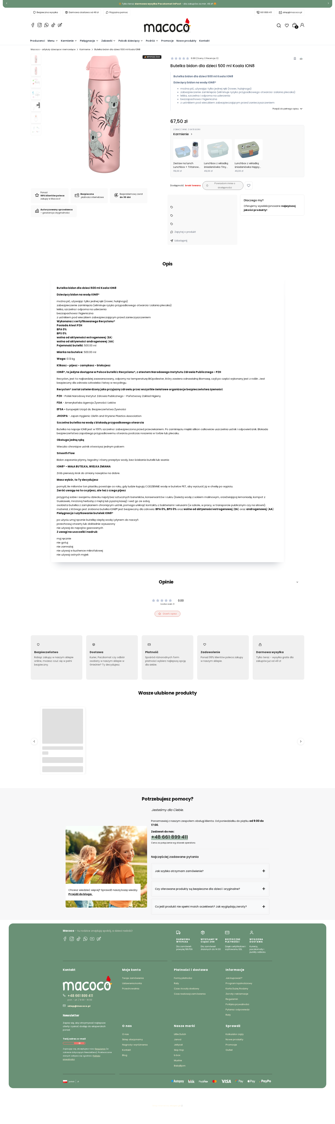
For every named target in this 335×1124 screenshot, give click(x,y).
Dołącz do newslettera (79, 1043)
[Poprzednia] (6, 4)
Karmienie (85, 49)
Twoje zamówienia (133, 978)
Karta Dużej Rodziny (237, 988)
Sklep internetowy (166, 1105)
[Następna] (328, 4)
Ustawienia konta (132, 983)
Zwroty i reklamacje (237, 993)
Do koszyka (62, 769)
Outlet (229, 1050)
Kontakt (126, 1050)
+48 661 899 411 (169, 837)
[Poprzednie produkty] (34, 741)
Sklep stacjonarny (132, 1039)
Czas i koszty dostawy (186, 988)
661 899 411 (266, 12)
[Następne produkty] (300, 741)
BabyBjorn (180, 1065)
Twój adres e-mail (74, 1038)
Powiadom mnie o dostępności (224, 185)
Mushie (178, 1060)
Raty (176, 983)
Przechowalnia (130, 988)
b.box (177, 1055)
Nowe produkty (234, 1039)
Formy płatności (183, 978)
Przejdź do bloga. (80, 894)
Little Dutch (180, 1034)
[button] (248, 185)
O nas (125, 1034)
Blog (124, 1055)
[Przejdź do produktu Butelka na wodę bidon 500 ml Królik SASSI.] (62, 729)
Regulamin (100, 1048)
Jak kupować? (234, 978)
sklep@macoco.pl (292, 12)
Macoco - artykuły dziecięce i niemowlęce (53, 49)
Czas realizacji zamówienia (190, 993)
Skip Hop (179, 1050)
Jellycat (178, 1044)
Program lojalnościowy (239, 983)
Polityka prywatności (237, 1004)
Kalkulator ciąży (235, 1034)
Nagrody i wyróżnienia (135, 1044)
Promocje (231, 1044)
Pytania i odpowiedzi (238, 1009)
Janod (177, 1039)
